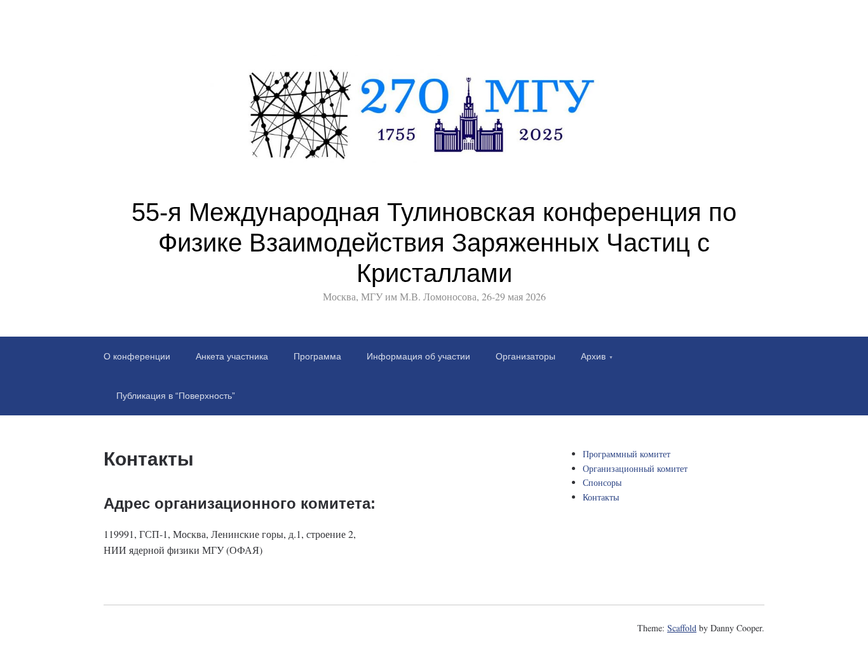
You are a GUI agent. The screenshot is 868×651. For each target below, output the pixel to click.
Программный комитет (626, 454)
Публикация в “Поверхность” (175, 396)
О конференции (137, 356)
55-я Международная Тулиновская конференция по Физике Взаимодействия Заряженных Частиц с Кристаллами (434, 242)
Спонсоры (602, 482)
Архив (593, 356)
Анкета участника (232, 356)
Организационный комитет (635, 468)
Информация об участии (418, 356)
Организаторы (525, 356)
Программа (317, 356)
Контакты (601, 497)
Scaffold (681, 628)
